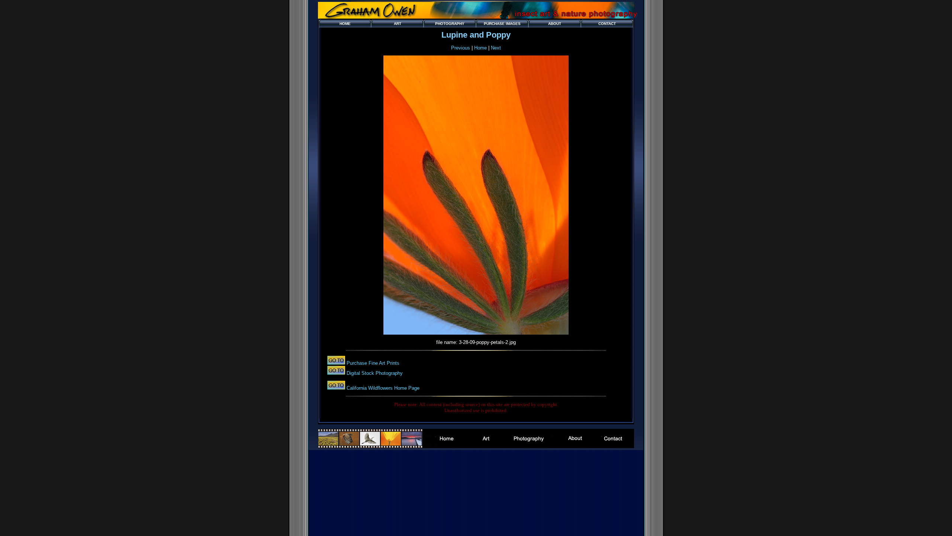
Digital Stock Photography (374, 373)
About (554, 24)
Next (496, 48)
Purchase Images (502, 24)
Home (345, 24)
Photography (449, 24)
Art (397, 24)
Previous (460, 48)
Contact (607, 24)
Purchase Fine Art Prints (372, 363)
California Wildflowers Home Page (382, 388)
